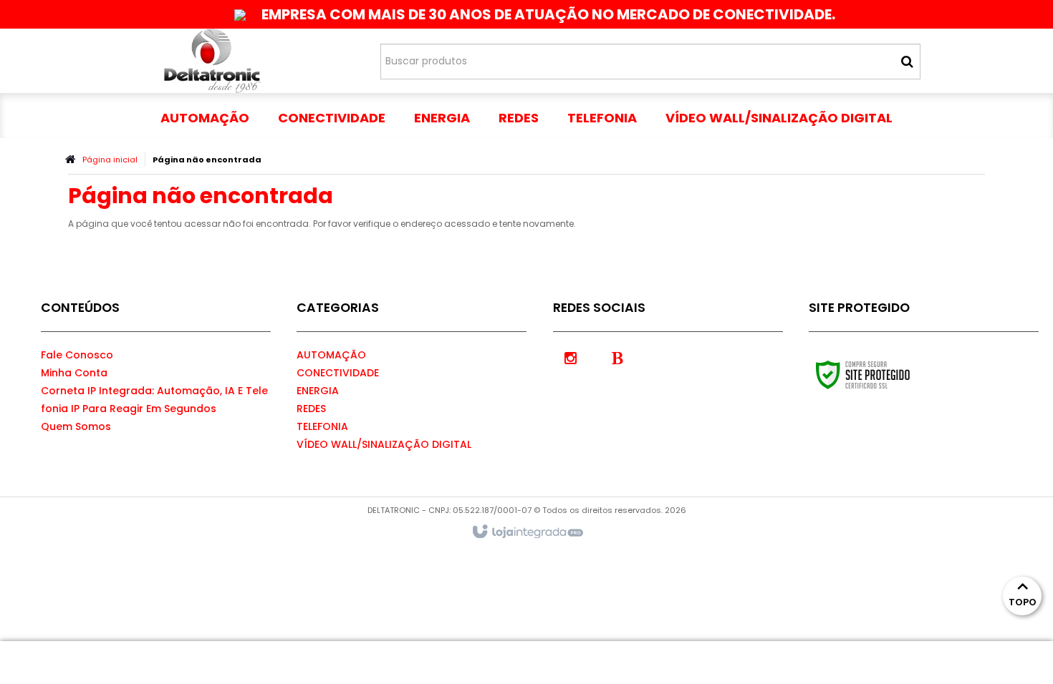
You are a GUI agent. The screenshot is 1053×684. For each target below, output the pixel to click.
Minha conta (74, 373)
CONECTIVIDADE (338, 373)
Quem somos (76, 426)
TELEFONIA (322, 426)
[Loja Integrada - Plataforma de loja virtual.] (527, 532)
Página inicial (110, 159)
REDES (311, 408)
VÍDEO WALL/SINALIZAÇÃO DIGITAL (384, 444)
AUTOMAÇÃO (331, 355)
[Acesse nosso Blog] (617, 357)
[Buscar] (907, 61)
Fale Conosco (77, 355)
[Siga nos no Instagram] (571, 357)
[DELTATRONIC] (212, 61)
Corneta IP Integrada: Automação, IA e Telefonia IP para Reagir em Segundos (154, 399)
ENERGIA (318, 390)
